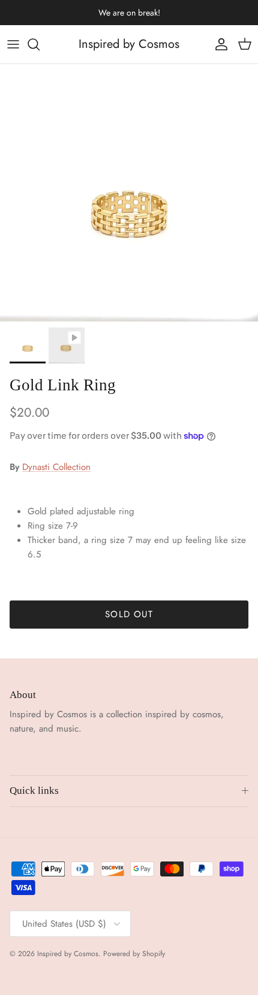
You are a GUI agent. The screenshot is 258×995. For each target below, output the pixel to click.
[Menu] (13, 44)
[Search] (39, 44)
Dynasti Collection (56, 467)
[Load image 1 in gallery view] (129, 192)
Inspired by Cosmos (67, 953)
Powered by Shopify (134, 953)
